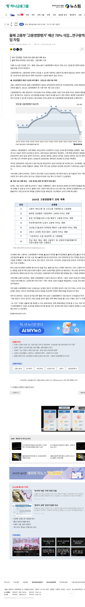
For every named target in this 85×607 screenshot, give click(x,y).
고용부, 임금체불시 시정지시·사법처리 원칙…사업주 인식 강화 (36, 353)
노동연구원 (51, 368)
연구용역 (29, 368)
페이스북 (14, 49)
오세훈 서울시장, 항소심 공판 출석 (78, 552)
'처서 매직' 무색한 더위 (48, 542)
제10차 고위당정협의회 (63, 542)
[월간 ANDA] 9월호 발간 (21, 521)
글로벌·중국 (62, 15)
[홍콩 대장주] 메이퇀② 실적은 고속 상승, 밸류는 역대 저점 (62, 457)
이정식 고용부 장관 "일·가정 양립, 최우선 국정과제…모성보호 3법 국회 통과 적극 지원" (44, 344)
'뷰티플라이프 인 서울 (21, 552)
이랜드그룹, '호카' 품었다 (22, 524)
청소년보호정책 (51, 582)
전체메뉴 (6, 14)
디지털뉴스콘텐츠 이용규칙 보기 (23, 387)
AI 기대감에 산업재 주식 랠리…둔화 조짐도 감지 (62, 446)
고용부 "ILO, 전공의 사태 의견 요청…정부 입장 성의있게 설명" (36, 350)
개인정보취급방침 (37, 582)
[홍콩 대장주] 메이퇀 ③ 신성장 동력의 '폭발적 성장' (34, 457)
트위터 (17, 49)
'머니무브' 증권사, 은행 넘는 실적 (24, 527)
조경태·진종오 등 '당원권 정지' (24, 519)
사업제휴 (25, 582)
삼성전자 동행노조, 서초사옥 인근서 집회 (48, 552)
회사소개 (7, 582)
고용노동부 (18, 368)
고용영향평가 (72, 368)
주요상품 (16, 582)
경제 (48, 15)
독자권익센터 (64, 582)
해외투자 (73, 15)
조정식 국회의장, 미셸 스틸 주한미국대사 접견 (63, 552)
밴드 (20, 49)
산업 (80, 15)
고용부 (61, 368)
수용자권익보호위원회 (78, 582)
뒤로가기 (16, 392)
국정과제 (39, 368)
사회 (54, 15)
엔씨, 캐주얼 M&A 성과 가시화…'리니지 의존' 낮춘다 (42, 24)
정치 (33, 15)
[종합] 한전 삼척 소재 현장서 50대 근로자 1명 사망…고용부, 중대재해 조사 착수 (41, 356)
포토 (27, 15)
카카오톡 (11, 49)
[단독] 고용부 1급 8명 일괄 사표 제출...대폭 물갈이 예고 (33, 347)
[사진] (22, 495)
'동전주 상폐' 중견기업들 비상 (46, 505)
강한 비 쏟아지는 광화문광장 (78, 542)
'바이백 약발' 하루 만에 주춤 (45, 491)
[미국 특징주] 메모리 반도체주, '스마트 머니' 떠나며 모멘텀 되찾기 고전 (34, 446)
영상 (18, 15)
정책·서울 (40, 15)
